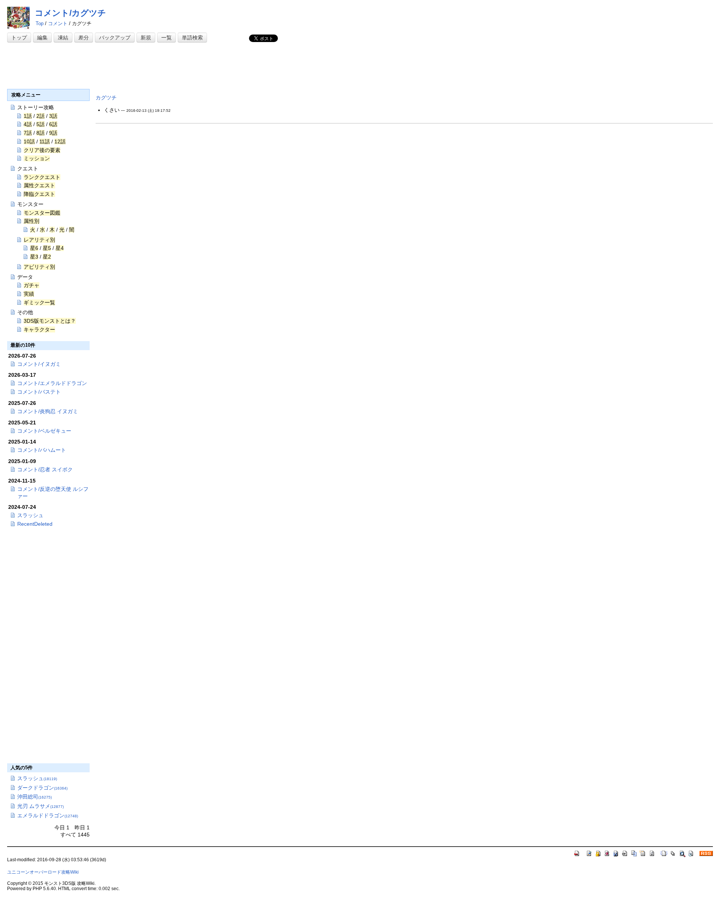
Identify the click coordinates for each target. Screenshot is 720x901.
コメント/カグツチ (70, 13)
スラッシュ (30, 515)
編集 (42, 38)
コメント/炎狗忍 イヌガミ (47, 411)
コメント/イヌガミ (39, 364)
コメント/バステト (39, 392)
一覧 (166, 38)
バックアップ (114, 38)
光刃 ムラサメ (40, 806)
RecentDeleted (34, 524)
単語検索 (192, 38)
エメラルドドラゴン (47, 815)
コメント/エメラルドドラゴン (52, 383)
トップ (19, 38)
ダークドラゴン (42, 788)
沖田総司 (34, 797)
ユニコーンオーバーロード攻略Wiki (43, 872)
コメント (58, 23)
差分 (83, 38)
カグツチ (106, 98)
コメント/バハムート (41, 450)
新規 (146, 38)
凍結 (63, 38)
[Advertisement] (143, 66)
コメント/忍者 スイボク (45, 469)
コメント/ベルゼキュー (44, 431)
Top (40, 23)
